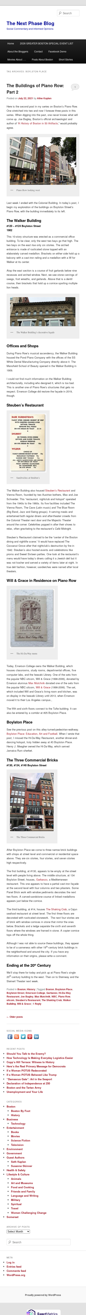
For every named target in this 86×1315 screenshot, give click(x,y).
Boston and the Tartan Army (24, 1087)
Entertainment (15, 1128)
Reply (37, 1003)
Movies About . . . (16, 59)
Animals (16, 1179)
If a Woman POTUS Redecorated (27, 1070)
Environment (15, 1149)
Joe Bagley (27, 996)
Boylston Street (15, 993)
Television (17, 1145)
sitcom (10, 1000)
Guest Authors (15, 1157)
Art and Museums (22, 1183)
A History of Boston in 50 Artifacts (38, 123)
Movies (15, 1136)
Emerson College (35, 993)
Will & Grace (43, 687)
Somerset (12, 1217)
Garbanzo (41, 879)
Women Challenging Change (28, 1213)
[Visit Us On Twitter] (23, 1039)
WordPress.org (16, 1275)
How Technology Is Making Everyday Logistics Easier (40, 1058)
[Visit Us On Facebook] (10, 1039)
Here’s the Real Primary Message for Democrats (36, 1066)
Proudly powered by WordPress (43, 1295)
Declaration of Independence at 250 (28, 1083)
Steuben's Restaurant (28, 1000)
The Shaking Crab (56, 909)
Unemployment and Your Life (25, 1092)
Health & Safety (16, 1170)
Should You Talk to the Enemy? (26, 1053)
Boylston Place (63, 989)
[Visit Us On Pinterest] (29, 1039)
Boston (21, 989)
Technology (18, 1123)
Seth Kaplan (18, 1162)
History (31, 989)
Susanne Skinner (21, 1166)
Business (12, 1119)
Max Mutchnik (36, 683)
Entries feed (14, 1266)
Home (10, 43)
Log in (11, 1262)
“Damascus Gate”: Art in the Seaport (29, 1079)
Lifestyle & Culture (18, 1174)
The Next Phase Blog (30, 23)
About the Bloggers (17, 51)
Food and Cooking (22, 1187)
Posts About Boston (42, 59)
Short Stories (66, 59)
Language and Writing (24, 1195)
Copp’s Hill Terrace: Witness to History (30, 1062)
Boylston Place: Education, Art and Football (32, 734)
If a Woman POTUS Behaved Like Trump (32, 1075)
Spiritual (16, 1204)
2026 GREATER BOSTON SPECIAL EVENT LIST (46, 43)
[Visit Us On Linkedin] (36, 1039)
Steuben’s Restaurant (57, 490)
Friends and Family (23, 1191)
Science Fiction (20, 1140)
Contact (38, 51)
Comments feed (16, 1271)
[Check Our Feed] (16, 1039)
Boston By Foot (20, 1111)
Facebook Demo (57, 51)
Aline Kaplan (44, 98)
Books (15, 1132)
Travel (14, 1208)
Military (15, 1200)
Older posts (15, 1017)
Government (14, 1153)
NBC (54, 996)
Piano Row (64, 996)
